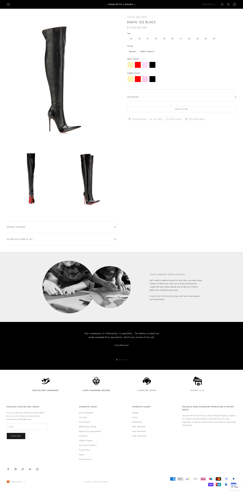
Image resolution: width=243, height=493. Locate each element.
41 (181, 38)
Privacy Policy (84, 449)
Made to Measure (147, 51)
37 (148, 38)
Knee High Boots (139, 426)
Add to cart (181, 109)
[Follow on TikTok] (22, 469)
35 (131, 38)
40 (172, 38)
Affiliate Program (85, 440)
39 (164, 38)
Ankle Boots (137, 422)
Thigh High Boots (139, 435)
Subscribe (16, 436)
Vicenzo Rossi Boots (137, 17)
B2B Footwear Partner (87, 426)
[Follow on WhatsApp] (37, 469)
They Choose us (85, 459)
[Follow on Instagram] (15, 469)
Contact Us (83, 435)
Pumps (135, 417)
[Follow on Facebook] (8, 469)
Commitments (84, 422)
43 (197, 38)
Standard (132, 51)
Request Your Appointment (90, 431)
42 (189, 38)
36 (139, 38)
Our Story (83, 417)
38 (156, 38)
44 (206, 38)
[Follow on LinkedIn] (30, 469)
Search (82, 454)
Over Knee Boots (139, 431)
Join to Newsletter (86, 412)
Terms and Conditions (88, 445)
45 (214, 38)
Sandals (135, 412)
